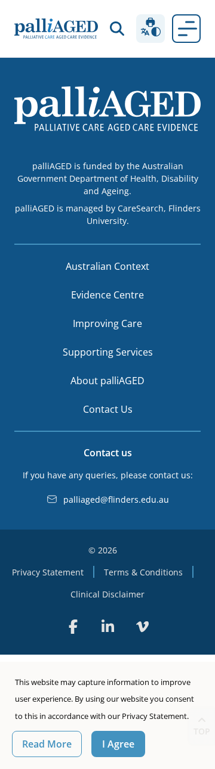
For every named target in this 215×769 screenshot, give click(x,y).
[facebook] (73, 627)
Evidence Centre (107, 295)
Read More (47, 744)
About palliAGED (107, 380)
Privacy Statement (48, 572)
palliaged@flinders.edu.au (116, 499)
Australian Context (107, 266)
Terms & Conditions (143, 572)
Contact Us (108, 409)
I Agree (118, 744)
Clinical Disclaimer (107, 594)
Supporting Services (108, 352)
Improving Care (107, 323)
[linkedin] (107, 627)
